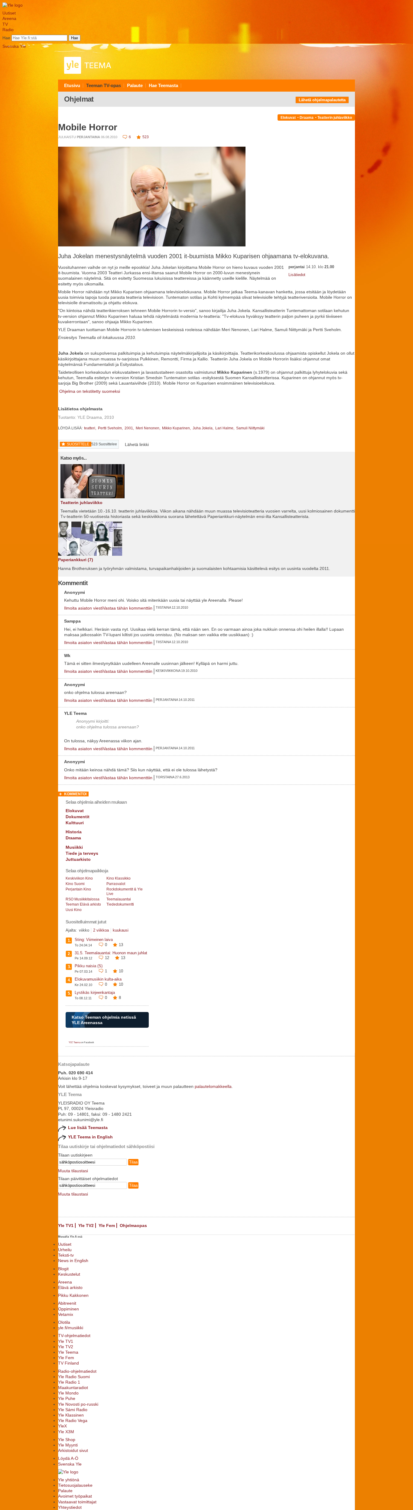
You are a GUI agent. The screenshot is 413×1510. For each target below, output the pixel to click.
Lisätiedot (296, 274)
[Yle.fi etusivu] (12, 5)
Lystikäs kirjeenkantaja (95, 992)
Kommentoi (75, 794)
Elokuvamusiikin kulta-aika (98, 979)
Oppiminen (68, 1309)
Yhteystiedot (70, 1507)
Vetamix (65, 1314)
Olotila (64, 1322)
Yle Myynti (68, 1445)
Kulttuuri (75, 822)
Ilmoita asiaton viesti (83, 608)
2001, (130, 428)
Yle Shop (66, 1439)
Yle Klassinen (71, 1415)
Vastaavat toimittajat (77, 1501)
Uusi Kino (74, 910)
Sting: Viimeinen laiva (94, 939)
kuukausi (120, 930)
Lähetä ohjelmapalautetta (322, 100)
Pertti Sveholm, (111, 428)
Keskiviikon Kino (79, 878)
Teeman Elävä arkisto (83, 904)
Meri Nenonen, (148, 428)
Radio (8, 29)
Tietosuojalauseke (75, 1485)
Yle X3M (66, 1431)
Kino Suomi (75, 884)
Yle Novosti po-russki (78, 1404)
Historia (74, 831)
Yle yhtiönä (68, 1479)
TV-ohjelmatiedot (74, 1335)
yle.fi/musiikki (70, 1327)
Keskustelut (69, 1274)
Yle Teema (68, 1352)
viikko (84, 930)
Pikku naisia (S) (88, 966)
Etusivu (72, 85)
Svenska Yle (14, 46)
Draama (307, 118)
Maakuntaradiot (73, 1387)
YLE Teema (74, 1042)
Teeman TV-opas (103, 85)
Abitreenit (67, 1303)
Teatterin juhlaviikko (334, 118)
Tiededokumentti (120, 904)
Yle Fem (107, 1225)
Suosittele (78, 444)
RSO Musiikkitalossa (82, 899)
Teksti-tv (66, 1255)
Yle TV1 (65, 1225)
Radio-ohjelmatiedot (77, 1371)
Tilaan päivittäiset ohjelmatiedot (88, 1178)
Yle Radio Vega (72, 1420)
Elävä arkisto (70, 1287)
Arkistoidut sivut (73, 1450)
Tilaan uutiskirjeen (75, 1155)
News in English (73, 1260)
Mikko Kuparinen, (177, 428)
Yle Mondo (68, 1393)
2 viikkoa (101, 930)
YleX (62, 1426)
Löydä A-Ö (68, 1458)
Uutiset (9, 13)
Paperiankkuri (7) (75, 559)
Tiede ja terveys (82, 853)
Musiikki (74, 847)
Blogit (63, 1268)
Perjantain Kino (78, 889)
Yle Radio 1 (69, 1382)
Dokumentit (77, 816)
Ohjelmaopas (133, 1225)
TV (5, 24)
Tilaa (133, 1162)
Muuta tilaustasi (73, 1170)
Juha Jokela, (203, 428)
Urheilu (65, 1249)
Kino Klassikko (118, 878)
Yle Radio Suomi (74, 1376)
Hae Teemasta (163, 85)
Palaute (135, 85)
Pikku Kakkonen (73, 1295)
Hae (6, 37)
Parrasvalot (115, 884)
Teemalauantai (118, 899)
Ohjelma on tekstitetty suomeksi (89, 391)
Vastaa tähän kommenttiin (127, 608)
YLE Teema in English (90, 1136)
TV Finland (68, 1363)
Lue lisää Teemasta (88, 1127)
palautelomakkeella (213, 1086)
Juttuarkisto (78, 859)
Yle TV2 (86, 1225)
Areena (9, 18)
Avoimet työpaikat (75, 1496)
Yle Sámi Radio (72, 1409)
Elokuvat (288, 118)
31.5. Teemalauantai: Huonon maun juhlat (111, 953)
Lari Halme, (225, 428)
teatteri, (90, 428)
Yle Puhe (66, 1398)
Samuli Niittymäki (250, 428)
